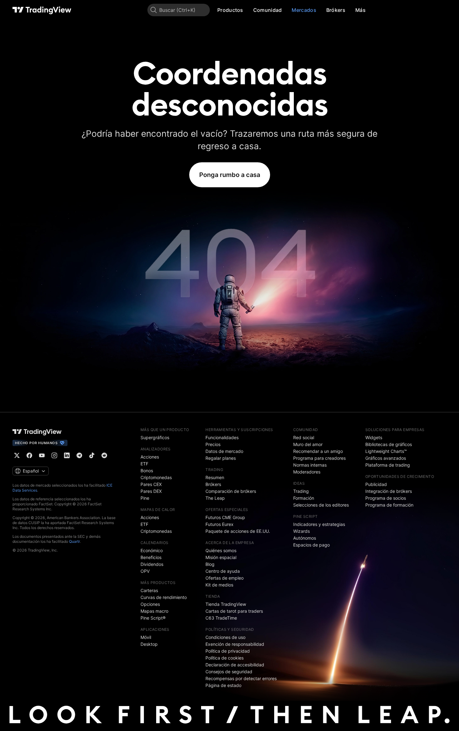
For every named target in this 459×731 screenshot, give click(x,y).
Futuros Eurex (219, 524)
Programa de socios (385, 498)
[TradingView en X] (16, 455)
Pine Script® (153, 618)
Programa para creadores (319, 458)
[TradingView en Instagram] (54, 455)
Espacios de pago (311, 544)
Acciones (150, 456)
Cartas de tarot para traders (234, 611)
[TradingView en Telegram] (79, 455)
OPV (145, 571)
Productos (230, 10)
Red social (303, 437)
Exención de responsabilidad (234, 644)
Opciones (150, 604)
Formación (303, 498)
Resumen (214, 477)
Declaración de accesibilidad (234, 664)
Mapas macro (154, 611)
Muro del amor (308, 444)
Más (360, 10)
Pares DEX (151, 491)
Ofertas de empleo (224, 578)
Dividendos (152, 564)
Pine (145, 498)
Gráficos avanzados (385, 458)
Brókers (335, 10)
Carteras (149, 590)
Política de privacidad (227, 651)
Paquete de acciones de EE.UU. (237, 531)
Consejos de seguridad (228, 671)
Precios (212, 444)
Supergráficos (155, 437)
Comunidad (267, 10)
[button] (248, 10)
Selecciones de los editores (321, 505)
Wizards (301, 531)
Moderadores (306, 471)
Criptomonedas (156, 477)
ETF (144, 463)
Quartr (74, 541)
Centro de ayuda (222, 571)
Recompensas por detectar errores (241, 678)
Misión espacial (220, 557)
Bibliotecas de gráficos (388, 444)
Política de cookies (224, 657)
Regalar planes (220, 458)
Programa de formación (389, 505)
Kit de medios (219, 584)
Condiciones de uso (225, 637)
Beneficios (151, 557)
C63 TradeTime (221, 618)
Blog (210, 564)
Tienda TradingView (225, 604)
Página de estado (223, 685)
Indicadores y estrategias (319, 524)
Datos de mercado (224, 451)
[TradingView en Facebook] (29, 455)
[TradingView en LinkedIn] (66, 455)
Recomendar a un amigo (318, 451)
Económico (152, 550)
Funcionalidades (222, 437)
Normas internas (310, 465)
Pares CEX (151, 484)
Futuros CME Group (225, 517)
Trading (301, 491)
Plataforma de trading (387, 465)
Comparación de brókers (230, 491)
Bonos (147, 470)
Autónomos (304, 538)
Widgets (373, 437)
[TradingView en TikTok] (91, 455)
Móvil (146, 637)
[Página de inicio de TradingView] (42, 10)
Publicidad (376, 484)
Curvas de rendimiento (164, 597)
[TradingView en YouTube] (41, 455)
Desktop (149, 644)
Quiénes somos (220, 550)
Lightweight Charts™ (386, 451)
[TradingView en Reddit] (104, 455)
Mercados (304, 10)
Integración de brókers (388, 491)
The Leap (215, 498)
